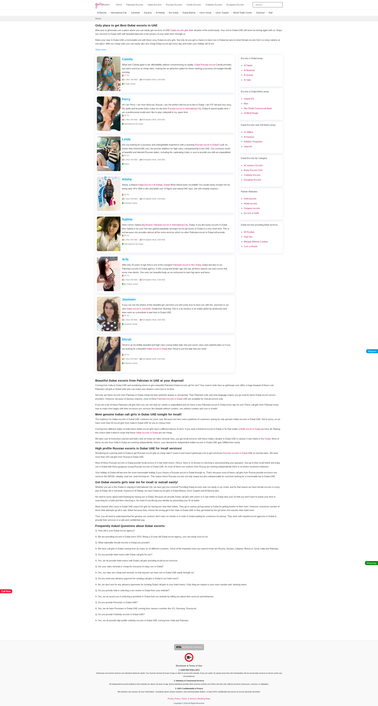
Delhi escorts (250, 198)
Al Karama (249, 137)
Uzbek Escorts (193, 4)
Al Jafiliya (248, 132)
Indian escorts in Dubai (147, 432)
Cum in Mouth (250, 246)
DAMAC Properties (253, 141)
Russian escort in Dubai (206, 144)
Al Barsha (101, 12)
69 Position (249, 232)
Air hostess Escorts (253, 165)
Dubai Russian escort (204, 64)
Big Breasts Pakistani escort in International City (165, 225)
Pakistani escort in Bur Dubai (187, 265)
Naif (270, 12)
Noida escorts (250, 203)
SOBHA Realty (251, 113)
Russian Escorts (174, 4)
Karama (148, 12)
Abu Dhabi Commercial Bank (258, 108)
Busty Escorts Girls (253, 170)
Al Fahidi (248, 65)
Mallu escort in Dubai (250, 429)
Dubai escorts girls (179, 30)
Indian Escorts (155, 4)
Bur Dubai (173, 12)
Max (246, 103)
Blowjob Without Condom (256, 241)
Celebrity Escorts (213, 4)
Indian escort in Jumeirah (139, 308)
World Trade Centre (242, 12)
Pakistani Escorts (134, 4)
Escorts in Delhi (251, 213)
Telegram (372, 351)
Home (119, 4)
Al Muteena (249, 70)
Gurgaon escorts (252, 208)
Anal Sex (248, 236)
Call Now (6, 591)
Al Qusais (248, 75)
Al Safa (247, 80)
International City (119, 12)
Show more (100, 49)
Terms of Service (189, 699)
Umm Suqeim (222, 12)
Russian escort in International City (184, 108)
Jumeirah (135, 12)
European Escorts (235, 4)
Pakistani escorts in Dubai (169, 399)
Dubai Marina (189, 12)
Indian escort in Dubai (156, 348)
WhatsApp (371, 563)
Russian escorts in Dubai (235, 453)
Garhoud (260, 12)
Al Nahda (160, 12)
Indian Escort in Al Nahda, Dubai (153, 184)
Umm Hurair (205, 12)
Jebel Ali (248, 146)
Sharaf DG (249, 99)
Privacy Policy (174, 699)
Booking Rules (204, 699)
